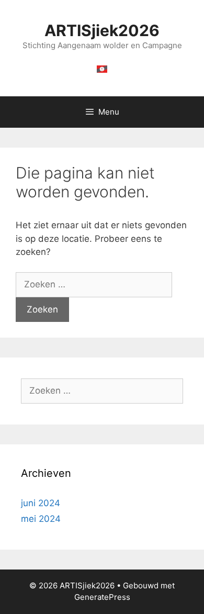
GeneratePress (102, 597)
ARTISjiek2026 (102, 30)
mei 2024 (41, 518)
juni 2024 (40, 503)
